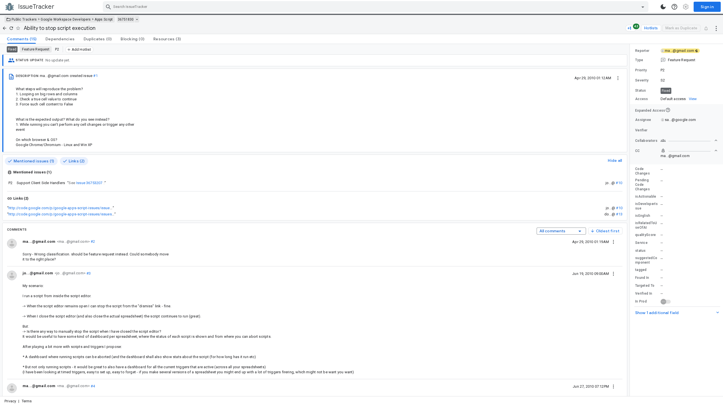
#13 (619, 214)
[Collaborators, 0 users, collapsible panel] (689, 140)
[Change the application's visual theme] (663, 6)
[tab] (21, 39)
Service (641, 243)
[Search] (108, 6)
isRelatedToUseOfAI (646, 225)
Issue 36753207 (89, 183)
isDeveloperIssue (646, 206)
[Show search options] (642, 6)
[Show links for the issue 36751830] (136, 19)
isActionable (645, 196)
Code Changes (642, 171)
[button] (676, 60)
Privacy (10, 401)
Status (640, 90)
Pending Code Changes (642, 184)
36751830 (126, 19)
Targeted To (644, 286)
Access (641, 99)
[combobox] (376, 6)
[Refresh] (11, 28)
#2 (92, 241)
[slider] (631, 220)
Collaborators (646, 141)
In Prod (641, 301)
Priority (641, 70)
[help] (674, 6)
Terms (27, 401)
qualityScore (645, 235)
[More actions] (716, 28)
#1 (95, 76)
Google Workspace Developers (66, 19)
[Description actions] (617, 77)
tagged (641, 270)
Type (639, 60)
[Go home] (4, 28)
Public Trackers (24, 19)
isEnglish (642, 216)
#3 (88, 273)
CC (637, 151)
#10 (619, 183)
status (640, 251)
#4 (92, 386)
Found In (642, 278)
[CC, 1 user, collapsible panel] (689, 150)
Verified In (643, 293)
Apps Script (104, 19)
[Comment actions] (613, 241)
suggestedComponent (646, 260)
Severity (641, 80)
